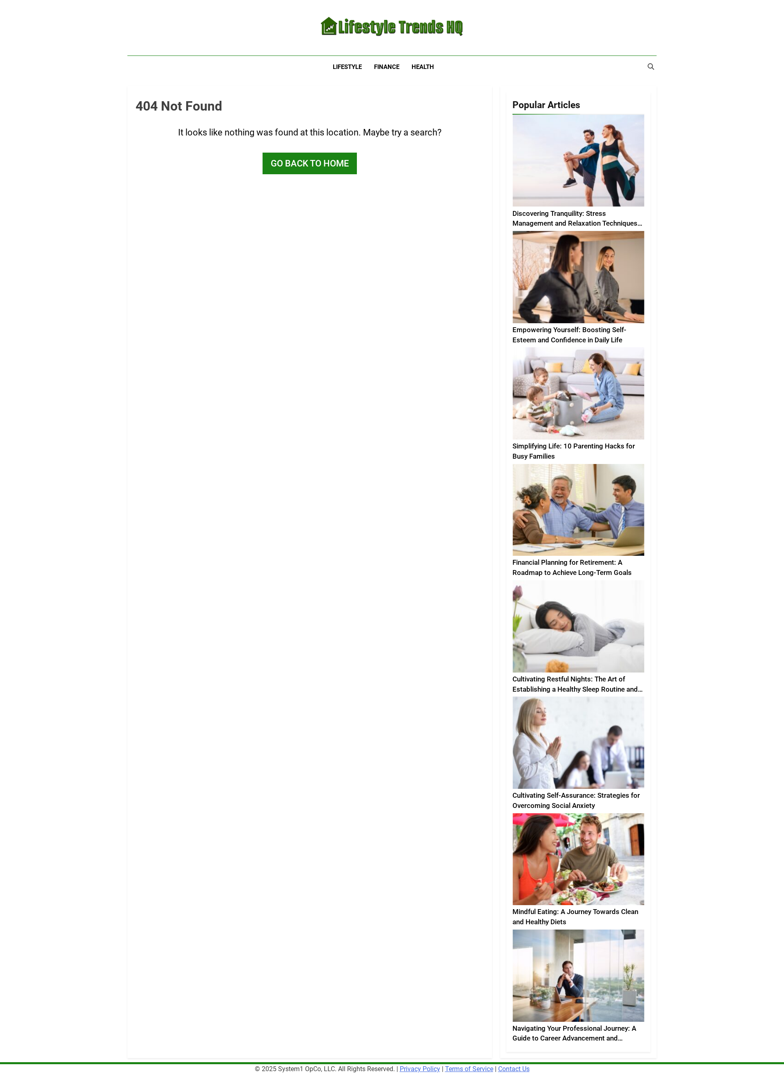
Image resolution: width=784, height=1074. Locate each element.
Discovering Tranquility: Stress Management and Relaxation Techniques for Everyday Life (574, 224)
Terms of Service (469, 1069)
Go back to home (310, 163)
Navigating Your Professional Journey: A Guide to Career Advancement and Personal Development (574, 1039)
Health (423, 67)
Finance (386, 67)
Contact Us (514, 1069)
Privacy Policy (420, 1069)
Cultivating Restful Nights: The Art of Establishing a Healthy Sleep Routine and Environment (575, 689)
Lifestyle (347, 67)
